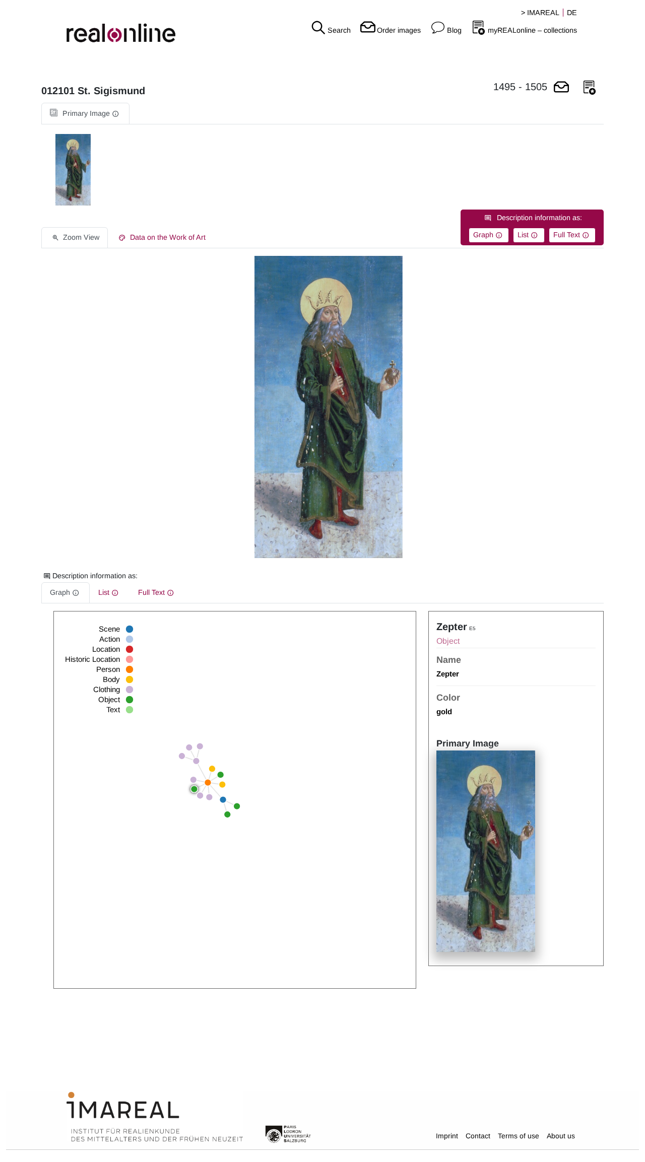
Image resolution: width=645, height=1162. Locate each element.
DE (572, 13)
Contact (478, 1136)
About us (561, 1136)
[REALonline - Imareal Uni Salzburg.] (107, 25)
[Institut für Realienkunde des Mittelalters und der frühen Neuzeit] (155, 1117)
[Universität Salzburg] (288, 1133)
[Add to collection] (589, 88)
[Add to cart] (561, 88)
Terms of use (518, 1136)
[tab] (85, 113)
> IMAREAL (540, 13)
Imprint (447, 1136)
